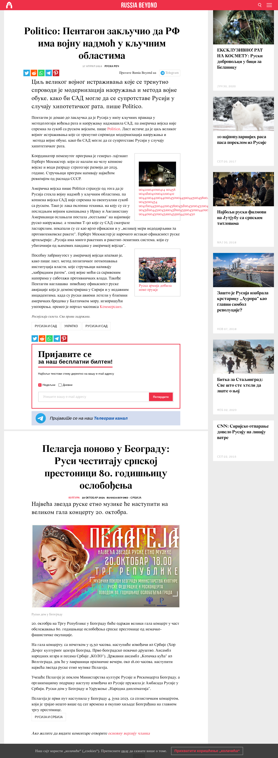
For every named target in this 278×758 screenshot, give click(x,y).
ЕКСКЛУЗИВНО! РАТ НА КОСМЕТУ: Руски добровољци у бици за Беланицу (240, 59)
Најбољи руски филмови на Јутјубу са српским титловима (241, 218)
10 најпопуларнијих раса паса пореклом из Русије (241, 140)
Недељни (49, 384)
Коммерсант (110, 307)
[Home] (9, 5)
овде (124, 751)
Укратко (71, 326)
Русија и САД (96, 326)
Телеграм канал (111, 418)
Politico (113, 129)
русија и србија (49, 717)
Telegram (172, 73)
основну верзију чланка (129, 734)
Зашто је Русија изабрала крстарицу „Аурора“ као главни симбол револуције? (242, 302)
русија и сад (46, 326)
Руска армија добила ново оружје (155, 288)
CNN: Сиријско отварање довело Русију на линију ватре (243, 432)
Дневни (67, 384)
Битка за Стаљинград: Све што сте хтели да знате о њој (240, 385)
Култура (74, 497)
